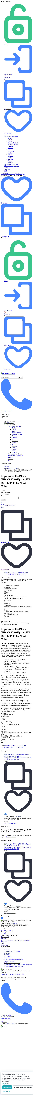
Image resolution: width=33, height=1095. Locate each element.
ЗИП (5, 171)
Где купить (7, 956)
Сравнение (26, 940)
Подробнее (5, 1084)
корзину (18, 816)
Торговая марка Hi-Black (12, 951)
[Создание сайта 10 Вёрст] (1, 1025)
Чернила (7, 169)
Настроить (6, 1091)
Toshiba (10, 159)
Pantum (10, 153)
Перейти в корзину (10, 823)
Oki (9, 149)
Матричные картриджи (11, 166)
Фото (2, 943)
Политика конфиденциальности (14, 966)
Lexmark (10, 148)
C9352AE (17, 747)
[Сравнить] (18, 789)
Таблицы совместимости (12, 963)
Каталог (6, 950)
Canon (10, 139)
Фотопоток (4, 945)
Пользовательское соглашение (13, 959)
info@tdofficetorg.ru (18, 174)
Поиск (20, 377)
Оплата (6, 954)
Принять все (7, 1087)
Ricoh (10, 154)
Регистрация (18, 940)
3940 (21, 747)
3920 (24, 745)
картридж (7, 745)
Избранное (5, 937)
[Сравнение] (16, 1060)
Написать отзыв (11, 837)
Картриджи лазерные (11, 136)
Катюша (10, 162)
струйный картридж (7, 747)
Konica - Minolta (13, 144)
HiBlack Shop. (10, 1023)
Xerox (10, 161)
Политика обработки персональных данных (18, 964)
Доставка (7, 953)
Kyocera (10, 146)
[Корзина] (1, 1029)
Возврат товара (9, 961)
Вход (12, 940)
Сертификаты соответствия (13, 958)
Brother (10, 138)
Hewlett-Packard (13, 143)
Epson (10, 141)
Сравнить (4, 933)
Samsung (10, 156)
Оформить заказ (6, 940)
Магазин (3, 938)
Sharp (9, 157)
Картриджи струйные (11, 164)
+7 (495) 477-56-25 (6, 411)
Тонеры (6, 167)
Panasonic (11, 151)
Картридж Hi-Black (17, 745)
